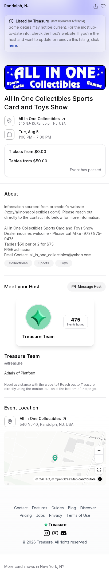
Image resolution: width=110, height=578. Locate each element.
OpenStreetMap (66, 479)
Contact (21, 508)
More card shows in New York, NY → (36, 566)
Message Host (89, 286)
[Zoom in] (99, 450)
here (13, 45)
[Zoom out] (99, 459)
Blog (72, 508)
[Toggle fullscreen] (99, 469)
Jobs (40, 515)
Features (39, 508)
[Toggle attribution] (100, 479)
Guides (58, 508)
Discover (88, 508)
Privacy (55, 515)
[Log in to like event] (103, 6)
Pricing (26, 515)
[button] (55, 458)
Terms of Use (78, 515)
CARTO (44, 479)
